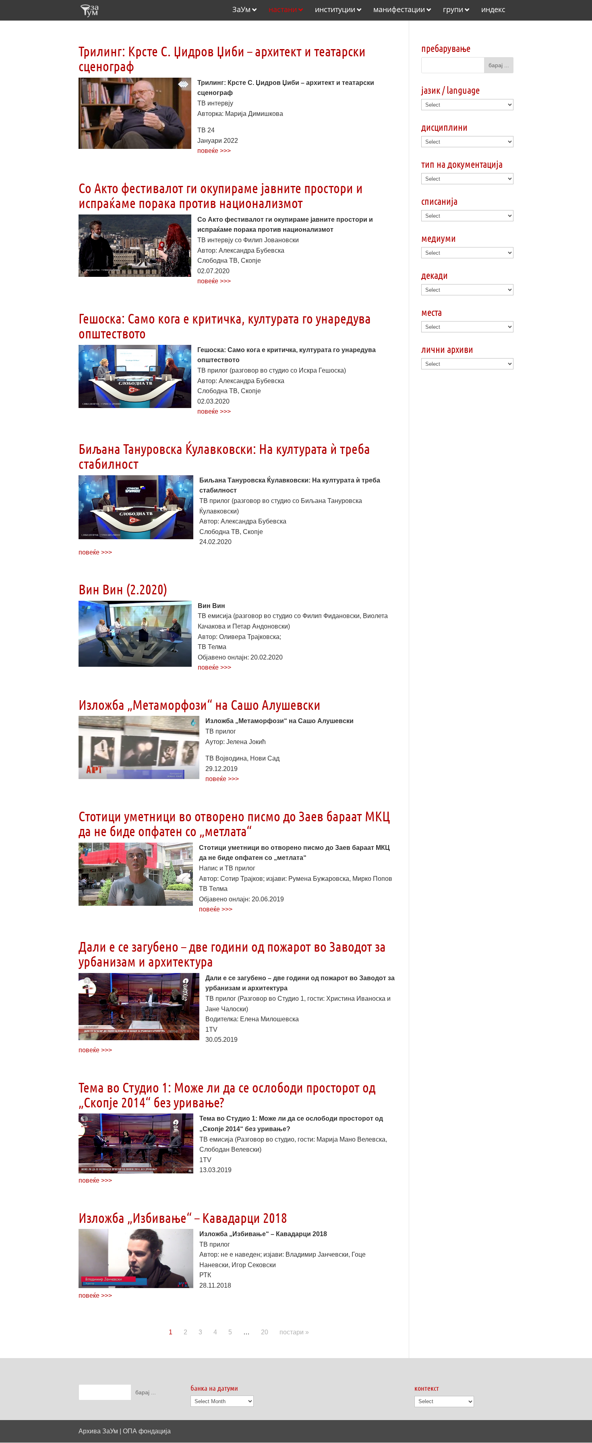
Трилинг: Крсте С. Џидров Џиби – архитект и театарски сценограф (222, 58)
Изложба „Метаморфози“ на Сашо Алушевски (200, 704)
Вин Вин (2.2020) (123, 589)
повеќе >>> (214, 150)
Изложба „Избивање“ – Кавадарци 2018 (183, 1217)
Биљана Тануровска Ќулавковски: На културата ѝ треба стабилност (224, 456)
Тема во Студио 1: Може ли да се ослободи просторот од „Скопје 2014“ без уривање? (227, 1094)
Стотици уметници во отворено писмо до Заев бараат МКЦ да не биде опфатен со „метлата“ (234, 823)
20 (264, 1332)
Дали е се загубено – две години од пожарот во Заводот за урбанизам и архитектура (232, 953)
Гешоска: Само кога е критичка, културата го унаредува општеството (225, 325)
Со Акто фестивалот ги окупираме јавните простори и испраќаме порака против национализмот (221, 195)
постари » (294, 1332)
